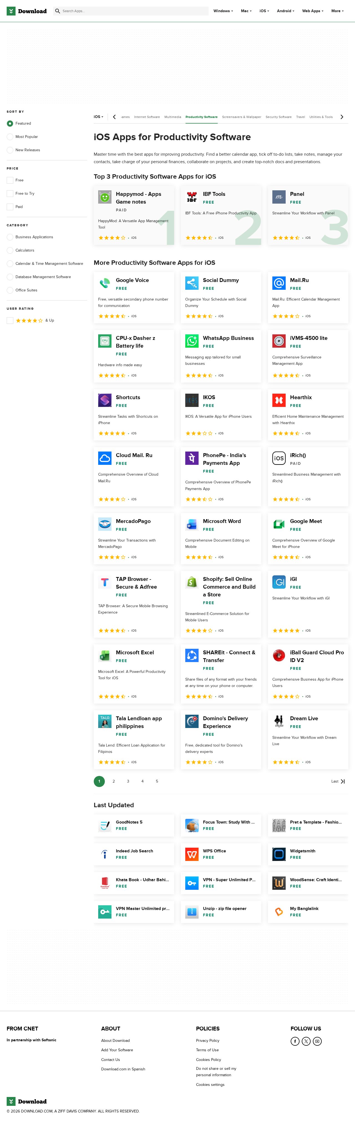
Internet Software (147, 117)
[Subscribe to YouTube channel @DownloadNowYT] (317, 1041)
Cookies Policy (208, 1059)
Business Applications (34, 237)
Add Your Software (117, 1050)
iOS (263, 11)
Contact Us (110, 1059)
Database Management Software (43, 277)
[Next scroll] (341, 117)
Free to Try (25, 193)
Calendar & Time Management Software (49, 263)
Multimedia (172, 117)
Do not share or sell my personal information (216, 1072)
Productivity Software (202, 117)
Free (20, 180)
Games (124, 117)
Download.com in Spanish (123, 1069)
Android (284, 11)
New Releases (28, 150)
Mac (244, 11)
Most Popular (27, 136)
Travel (300, 117)
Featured (23, 123)
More (336, 11)
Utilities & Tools (321, 117)
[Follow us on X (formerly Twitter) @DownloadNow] (306, 1041)
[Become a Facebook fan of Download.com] (295, 1041)
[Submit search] (57, 11)
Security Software (279, 117)
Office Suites (26, 290)
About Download (115, 1040)
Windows (222, 11)
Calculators (25, 250)
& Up (49, 320)
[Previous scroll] (114, 117)
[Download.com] (27, 11)
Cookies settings (210, 1084)
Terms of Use (207, 1050)
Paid (19, 206)
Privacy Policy (207, 1040)
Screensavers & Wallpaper (241, 117)
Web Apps (311, 11)
